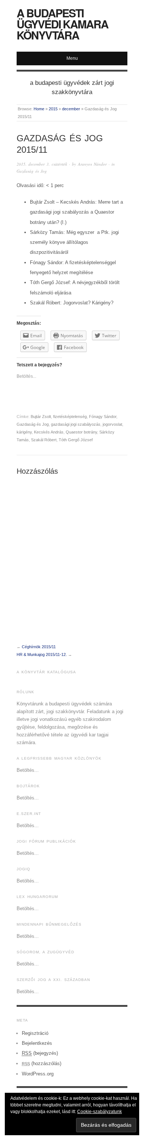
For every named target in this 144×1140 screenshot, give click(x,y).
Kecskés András (49, 432)
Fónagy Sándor (102, 416)
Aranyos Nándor (92, 164)
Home (39, 109)
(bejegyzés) (40, 1053)
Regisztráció (35, 1033)
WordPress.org (38, 1074)
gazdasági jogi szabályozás (75, 424)
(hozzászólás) (41, 1063)
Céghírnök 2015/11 (39, 647)
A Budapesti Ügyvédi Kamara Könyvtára (62, 24)
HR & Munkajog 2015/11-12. (42, 654)
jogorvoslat (112, 424)
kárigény (24, 432)
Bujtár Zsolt (41, 416)
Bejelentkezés (37, 1043)
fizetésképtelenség (70, 416)
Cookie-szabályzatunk (99, 1111)
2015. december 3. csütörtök (42, 164)
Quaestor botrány (81, 432)
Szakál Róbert (43, 440)
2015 (53, 109)
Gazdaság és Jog (32, 171)
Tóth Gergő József (76, 440)
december (71, 109)
